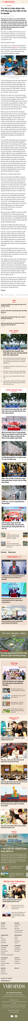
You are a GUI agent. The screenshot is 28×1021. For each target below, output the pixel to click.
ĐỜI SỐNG (3, 968)
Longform (23, 633)
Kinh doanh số (18, 932)
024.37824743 (15, 1012)
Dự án (16, 939)
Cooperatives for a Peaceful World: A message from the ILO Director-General (13, 577)
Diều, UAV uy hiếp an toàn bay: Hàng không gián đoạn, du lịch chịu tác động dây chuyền (14, 372)
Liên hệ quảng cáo (5, 980)
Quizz (14, 635)
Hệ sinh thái (17, 963)
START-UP (17, 957)
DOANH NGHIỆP (4, 945)
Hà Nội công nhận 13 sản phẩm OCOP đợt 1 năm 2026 (18, 689)
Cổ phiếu (3, 939)
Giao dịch (3, 940)
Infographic (14, 633)
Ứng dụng (17, 951)
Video (8, 633)
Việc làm (3, 552)
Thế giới (3, 926)
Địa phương (4, 928)
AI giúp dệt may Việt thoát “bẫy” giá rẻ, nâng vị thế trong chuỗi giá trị (13, 317)
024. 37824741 (8, 978)
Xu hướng (17, 947)
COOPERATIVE (4, 957)
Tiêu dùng (3, 949)
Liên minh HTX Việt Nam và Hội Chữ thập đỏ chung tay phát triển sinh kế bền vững (18, 915)
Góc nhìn (3, 942)
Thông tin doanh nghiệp (7, 954)
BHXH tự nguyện (9, 295)
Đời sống (3, 5)
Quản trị (3, 953)
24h (2, 937)
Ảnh (3, 633)
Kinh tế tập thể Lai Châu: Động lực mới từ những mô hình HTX (17, 710)
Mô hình (3, 961)
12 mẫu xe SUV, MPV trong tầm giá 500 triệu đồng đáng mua (14, 311)
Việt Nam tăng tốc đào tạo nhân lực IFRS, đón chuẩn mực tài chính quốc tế (12, 324)
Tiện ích (16, 942)
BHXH (16, 47)
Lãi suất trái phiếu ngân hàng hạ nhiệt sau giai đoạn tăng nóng (13, 545)
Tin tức (16, 937)
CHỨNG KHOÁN (4, 935)
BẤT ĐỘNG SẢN (18, 935)
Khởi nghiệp (18, 959)
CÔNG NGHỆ (17, 945)
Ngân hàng (17, 924)
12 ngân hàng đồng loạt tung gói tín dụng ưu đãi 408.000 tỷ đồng (13, 305)
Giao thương (4, 951)
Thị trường (3, 947)
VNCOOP (17, 968)
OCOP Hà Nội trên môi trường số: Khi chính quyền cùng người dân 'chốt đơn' (13, 683)
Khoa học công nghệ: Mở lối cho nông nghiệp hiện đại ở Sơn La (16, 875)
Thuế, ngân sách (19, 930)
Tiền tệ (16, 926)
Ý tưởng (17, 961)
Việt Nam (3, 924)
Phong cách (12, 552)
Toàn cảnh (17, 940)
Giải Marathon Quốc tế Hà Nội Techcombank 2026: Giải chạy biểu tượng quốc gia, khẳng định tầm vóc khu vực (14, 382)
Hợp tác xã (3, 959)
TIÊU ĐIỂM (3, 923)
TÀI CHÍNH (17, 923)
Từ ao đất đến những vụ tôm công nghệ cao (18, 696)
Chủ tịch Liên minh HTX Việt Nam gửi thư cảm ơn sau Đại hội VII (18, 907)
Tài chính (8, 533)
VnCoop (14, 663)
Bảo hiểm (17, 928)
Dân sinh (9, 5)
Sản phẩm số (18, 949)
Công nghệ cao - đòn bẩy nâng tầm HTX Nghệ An (17, 703)
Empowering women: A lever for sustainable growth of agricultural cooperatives (12, 600)
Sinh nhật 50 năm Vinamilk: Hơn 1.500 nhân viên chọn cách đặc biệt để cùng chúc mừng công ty (15, 353)
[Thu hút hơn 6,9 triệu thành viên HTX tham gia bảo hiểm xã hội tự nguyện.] (14, 56)
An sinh (2, 965)
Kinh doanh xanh (5, 963)
